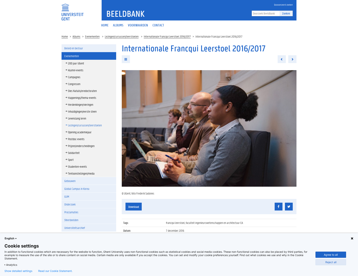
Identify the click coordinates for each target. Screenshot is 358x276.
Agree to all (331, 254)
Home (65, 36)
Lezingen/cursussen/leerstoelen (122, 36)
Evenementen (92, 36)
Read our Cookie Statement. (55, 270)
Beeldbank (125, 13)
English (9, 238)
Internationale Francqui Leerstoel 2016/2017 (167, 36)
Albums (76, 36)
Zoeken (286, 13)
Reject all (330, 262)
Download (133, 207)
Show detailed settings (18, 270)
